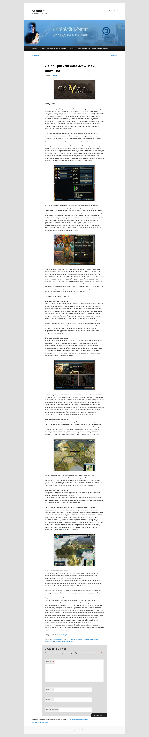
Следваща (113, 55)
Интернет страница (52, 709)
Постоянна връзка (67, 641)
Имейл (49, 699)
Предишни (35, 55)
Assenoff (38, 10)
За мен (72, 49)
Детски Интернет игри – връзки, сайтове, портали (92, 49)
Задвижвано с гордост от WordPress (75, 730)
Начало (34, 49)
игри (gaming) (58, 639)
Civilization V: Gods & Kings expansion (79, 639)
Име (49, 689)
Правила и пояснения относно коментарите (53, 49)
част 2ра (64, 635)
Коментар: (50, 661)
